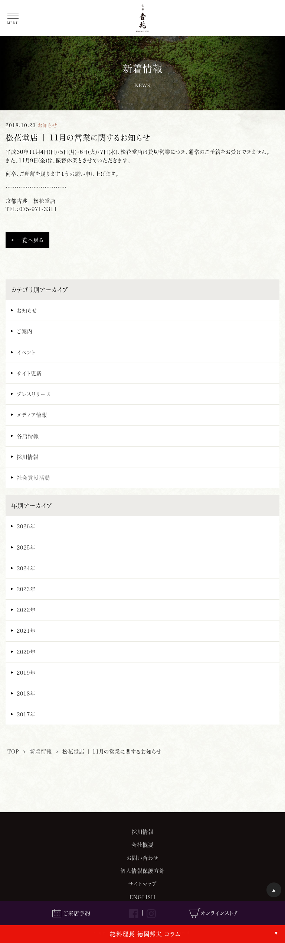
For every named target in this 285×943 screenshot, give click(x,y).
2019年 (26, 673)
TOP (13, 751)
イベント (26, 352)
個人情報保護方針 (142, 871)
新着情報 (41, 751)
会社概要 (142, 845)
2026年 (26, 526)
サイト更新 (29, 373)
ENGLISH (142, 897)
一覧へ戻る (30, 240)
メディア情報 (32, 415)
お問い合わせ (142, 858)
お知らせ (27, 310)
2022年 (26, 610)
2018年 (26, 693)
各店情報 (28, 436)
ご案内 (24, 331)
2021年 (26, 631)
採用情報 (28, 457)
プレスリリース (34, 394)
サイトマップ (142, 884)
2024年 (26, 568)
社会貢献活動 (33, 477)
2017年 (26, 714)
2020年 (26, 652)
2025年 (26, 547)
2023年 (26, 589)
